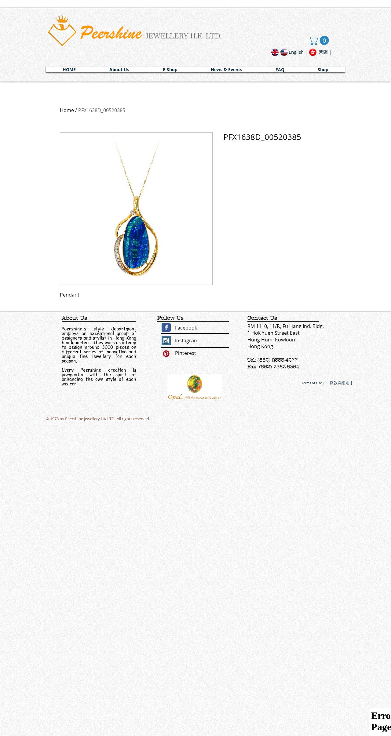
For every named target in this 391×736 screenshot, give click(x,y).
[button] (119, 69)
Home (67, 110)
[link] (320, 40)
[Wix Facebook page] (166, 327)
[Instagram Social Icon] (166, 340)
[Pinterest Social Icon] (166, 353)
